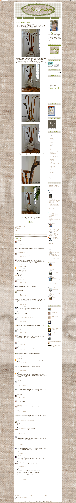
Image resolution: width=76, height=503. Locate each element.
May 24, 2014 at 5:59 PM (21, 479)
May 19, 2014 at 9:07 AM (21, 309)
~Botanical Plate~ (52, 155)
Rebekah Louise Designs (48, 501)
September (51, 142)
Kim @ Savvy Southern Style (22, 252)
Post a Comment (17, 481)
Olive (19, 329)
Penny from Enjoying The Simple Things (24, 317)
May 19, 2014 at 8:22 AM (21, 271)
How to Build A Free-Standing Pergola (53, 259)
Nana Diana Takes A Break (53, 237)
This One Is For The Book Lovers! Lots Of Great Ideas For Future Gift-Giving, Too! (54, 187)
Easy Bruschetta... (54, 297)
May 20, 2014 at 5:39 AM (21, 377)
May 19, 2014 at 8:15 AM (21, 249)
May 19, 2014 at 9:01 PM (21, 370)
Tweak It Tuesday (19, 229)
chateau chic (20, 352)
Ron (18, 341)
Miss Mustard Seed (52, 247)
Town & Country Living (52, 233)
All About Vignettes (52, 271)
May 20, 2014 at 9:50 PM (21, 425)
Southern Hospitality (52, 199)
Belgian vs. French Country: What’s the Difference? (54, 269)
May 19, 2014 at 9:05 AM (21, 304)
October (51, 141)
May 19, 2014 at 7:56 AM (21, 244)
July (50, 145)
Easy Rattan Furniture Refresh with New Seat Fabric (54, 294)
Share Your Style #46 (54, 324)
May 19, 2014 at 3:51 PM (21, 356)
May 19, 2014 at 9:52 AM (21, 326)
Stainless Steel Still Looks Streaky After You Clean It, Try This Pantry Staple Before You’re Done (54, 230)
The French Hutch (21, 414)
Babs (19, 372)
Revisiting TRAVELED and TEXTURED (53, 209)
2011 (49, 178)
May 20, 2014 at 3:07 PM (21, 402)
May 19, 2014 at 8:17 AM (21, 264)
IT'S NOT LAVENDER (55, 272)
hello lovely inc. (51, 208)
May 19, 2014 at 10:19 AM (21, 332)
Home (31, 495)
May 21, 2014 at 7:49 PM (21, 466)
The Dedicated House (52, 212)
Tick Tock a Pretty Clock (55, 320)
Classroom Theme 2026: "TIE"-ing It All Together (56, 224)
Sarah (19, 358)
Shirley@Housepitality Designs (23, 462)
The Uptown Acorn (52, 223)
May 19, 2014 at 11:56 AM (21, 349)
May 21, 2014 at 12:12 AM (21, 444)
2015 (49, 135)
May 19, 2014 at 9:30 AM (21, 321)
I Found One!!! (52, 164)
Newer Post (17, 495)
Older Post (45, 495)
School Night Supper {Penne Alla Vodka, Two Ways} (54, 191)
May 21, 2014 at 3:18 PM (21, 453)
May (50, 148)
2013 (49, 175)
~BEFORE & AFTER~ (53, 153)
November (51, 139)
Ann (19, 455)
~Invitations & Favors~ (53, 159)
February (51, 172)
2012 (50, 177)
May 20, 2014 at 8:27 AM (21, 385)
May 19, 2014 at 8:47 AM (21, 287)
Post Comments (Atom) (23, 497)
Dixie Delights (51, 190)
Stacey (19, 258)
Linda (19, 312)
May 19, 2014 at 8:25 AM (21, 282)
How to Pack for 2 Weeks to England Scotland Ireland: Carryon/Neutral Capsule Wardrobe (54, 201)
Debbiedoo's (51, 228)
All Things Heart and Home (53, 204)
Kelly (19, 388)
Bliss (19, 380)
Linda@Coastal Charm (22, 435)
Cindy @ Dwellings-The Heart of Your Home (25, 420)
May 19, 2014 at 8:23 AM (21, 277)
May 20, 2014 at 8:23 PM (21, 418)
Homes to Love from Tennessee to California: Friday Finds (54, 235)
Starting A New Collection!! (23, 22)
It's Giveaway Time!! (54, 312)
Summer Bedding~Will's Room (54, 163)
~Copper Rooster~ (53, 149)
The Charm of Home (21, 405)
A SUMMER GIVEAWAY (54, 316)
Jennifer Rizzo (51, 243)
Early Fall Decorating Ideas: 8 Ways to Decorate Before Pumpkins (54, 256)
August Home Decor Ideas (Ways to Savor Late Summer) (54, 284)
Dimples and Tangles (52, 287)
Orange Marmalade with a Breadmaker (56, 263)
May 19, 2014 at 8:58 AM (21, 295)
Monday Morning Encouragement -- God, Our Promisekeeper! (56, 279)
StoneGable (50, 218)
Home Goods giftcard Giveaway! (56, 341)
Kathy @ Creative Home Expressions (24, 247)
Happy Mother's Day (53, 162)
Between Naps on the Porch (53, 185)
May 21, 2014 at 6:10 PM (21, 459)
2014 (50, 136)
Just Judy (19, 346)
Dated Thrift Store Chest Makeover (54, 252)
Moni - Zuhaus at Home (22, 399)
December (51, 138)
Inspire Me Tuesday (19, 230)
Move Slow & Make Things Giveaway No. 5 (54, 248)
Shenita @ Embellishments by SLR (23, 334)
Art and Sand (20, 365)
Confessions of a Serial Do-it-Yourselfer (53, 251)
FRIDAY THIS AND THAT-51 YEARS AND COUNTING (56, 239)
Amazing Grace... (54, 194)
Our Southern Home (52, 292)
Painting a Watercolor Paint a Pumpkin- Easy (53, 244)
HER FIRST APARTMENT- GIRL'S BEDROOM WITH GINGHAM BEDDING (56, 288)
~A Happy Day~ (52, 157)
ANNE (19, 274)
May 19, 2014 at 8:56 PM (21, 362)
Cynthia (19, 446)
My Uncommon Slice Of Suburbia (54, 258)
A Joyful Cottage (51, 277)
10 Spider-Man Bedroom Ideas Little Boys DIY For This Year (54, 206)
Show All (60, 302)
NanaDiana (20, 290)
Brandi (19, 394)
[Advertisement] (21, 488)
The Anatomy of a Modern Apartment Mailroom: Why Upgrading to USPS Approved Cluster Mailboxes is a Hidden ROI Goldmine (54, 214)
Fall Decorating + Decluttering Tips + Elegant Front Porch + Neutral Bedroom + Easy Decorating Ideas (54, 220)
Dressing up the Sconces (54, 167)
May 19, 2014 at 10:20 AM (21, 338)
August (51, 144)
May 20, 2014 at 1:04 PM (21, 397)
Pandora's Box (51, 296)
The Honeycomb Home (52, 254)
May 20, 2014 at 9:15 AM (21, 392)
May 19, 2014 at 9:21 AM (21, 315)
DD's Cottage (20, 324)
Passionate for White (21, 279)
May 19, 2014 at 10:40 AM (22, 344)
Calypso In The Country (53, 283)
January (51, 173)
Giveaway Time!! (53, 332)
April (51, 169)
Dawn (19, 240)
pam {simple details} (21, 306)
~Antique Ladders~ (53, 166)
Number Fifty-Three (21, 266)
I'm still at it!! (52, 160)
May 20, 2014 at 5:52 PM (21, 411)
